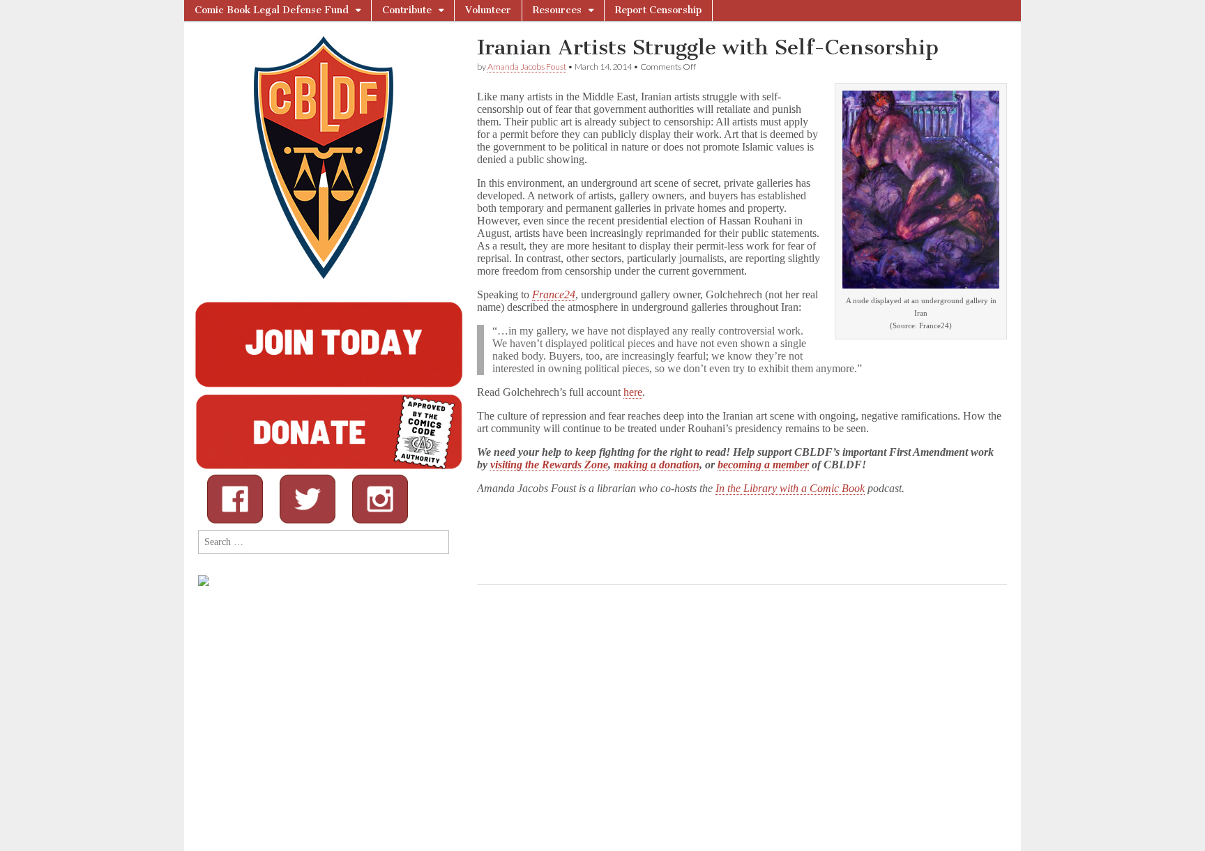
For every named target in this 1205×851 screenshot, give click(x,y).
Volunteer (488, 10)
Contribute (407, 10)
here (632, 392)
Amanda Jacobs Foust (526, 66)
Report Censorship (658, 10)
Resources (557, 10)
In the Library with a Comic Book (790, 488)
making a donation (656, 464)
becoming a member (763, 464)
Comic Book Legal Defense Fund (272, 10)
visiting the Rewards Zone (549, 464)
